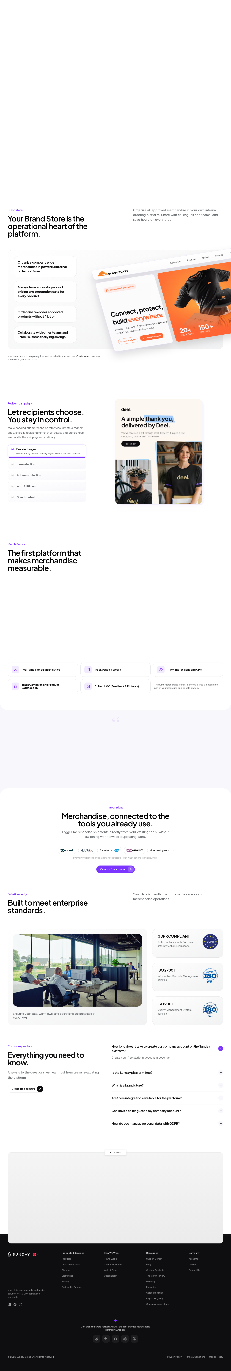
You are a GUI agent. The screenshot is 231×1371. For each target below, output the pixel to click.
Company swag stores (157, 1304)
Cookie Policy (216, 1356)
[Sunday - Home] (21, 3)
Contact (171, 3)
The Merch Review (155, 1275)
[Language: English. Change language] (219, 3)
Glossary (151, 1281)
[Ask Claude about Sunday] (96, 1339)
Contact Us (194, 1270)
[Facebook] (14, 1304)
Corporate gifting (154, 1292)
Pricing (65, 1281)
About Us (193, 1258)
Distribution (68, 1275)
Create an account (86, 356)
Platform (66, 1270)
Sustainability (111, 1275)
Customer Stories (113, 1264)
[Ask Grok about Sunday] (115, 1339)
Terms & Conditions (195, 1356)
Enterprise (151, 1287)
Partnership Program (72, 1287)
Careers (192, 1264)
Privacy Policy (174, 1356)
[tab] (88, 94)
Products (66, 1258)
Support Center (154, 1258)
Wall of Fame (110, 1270)
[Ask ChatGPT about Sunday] (125, 1339)
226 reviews (131, 49)
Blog (148, 1264)
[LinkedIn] (9, 1304)
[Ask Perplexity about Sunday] (134, 1339)
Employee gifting (154, 1298)
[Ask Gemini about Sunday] (106, 1339)
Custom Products (71, 1264)
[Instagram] (20, 1304)
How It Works (110, 1258)
